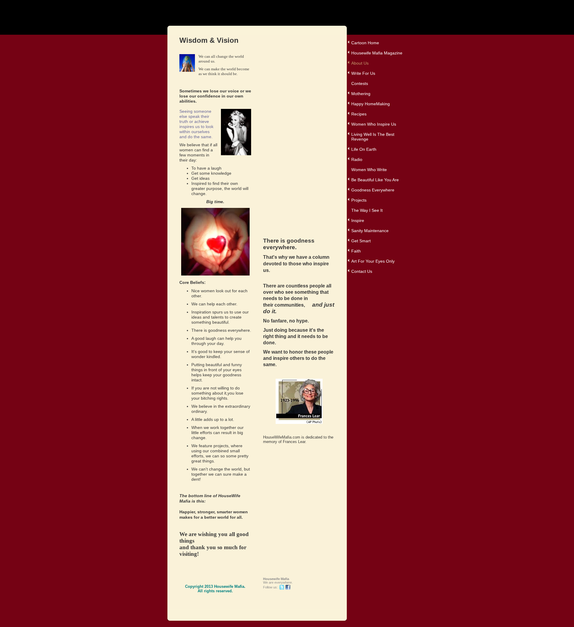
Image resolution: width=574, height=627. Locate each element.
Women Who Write (369, 169)
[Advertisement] (287, 144)
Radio (356, 159)
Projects (359, 200)
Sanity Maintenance (370, 230)
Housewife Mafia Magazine (376, 53)
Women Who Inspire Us (373, 124)
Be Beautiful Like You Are (375, 179)
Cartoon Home (365, 42)
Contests (359, 83)
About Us (360, 63)
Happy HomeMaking (370, 103)
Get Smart (361, 240)
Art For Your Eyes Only (373, 261)
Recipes (359, 114)
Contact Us (361, 271)
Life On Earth (363, 149)
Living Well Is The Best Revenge (372, 136)
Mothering (360, 93)
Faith (356, 251)
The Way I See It (367, 210)
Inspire (357, 220)
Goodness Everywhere (372, 190)
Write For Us (363, 73)
